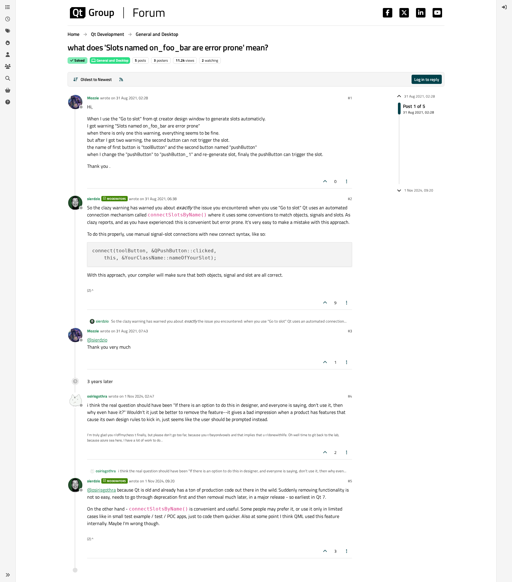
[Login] (504, 7)
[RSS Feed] (121, 79)
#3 (350, 331)
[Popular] (7, 42)
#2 (350, 199)
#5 (350, 481)
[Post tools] (347, 181)
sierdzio (93, 199)
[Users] (7, 54)
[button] (7, 575)
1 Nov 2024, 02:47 (139, 396)
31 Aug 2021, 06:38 (161, 199)
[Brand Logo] (117, 12)
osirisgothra (97, 396)
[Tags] (7, 31)
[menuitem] (504, 7)
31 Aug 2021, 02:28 (132, 98)
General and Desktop (112, 60)
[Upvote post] (325, 181)
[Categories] (7, 7)
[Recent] (7, 19)
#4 (350, 396)
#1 (350, 98)
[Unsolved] (7, 102)
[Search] (7, 78)
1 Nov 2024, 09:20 (160, 481)
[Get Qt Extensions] (7, 90)
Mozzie (93, 98)
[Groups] (7, 66)
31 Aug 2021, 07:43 (132, 331)
